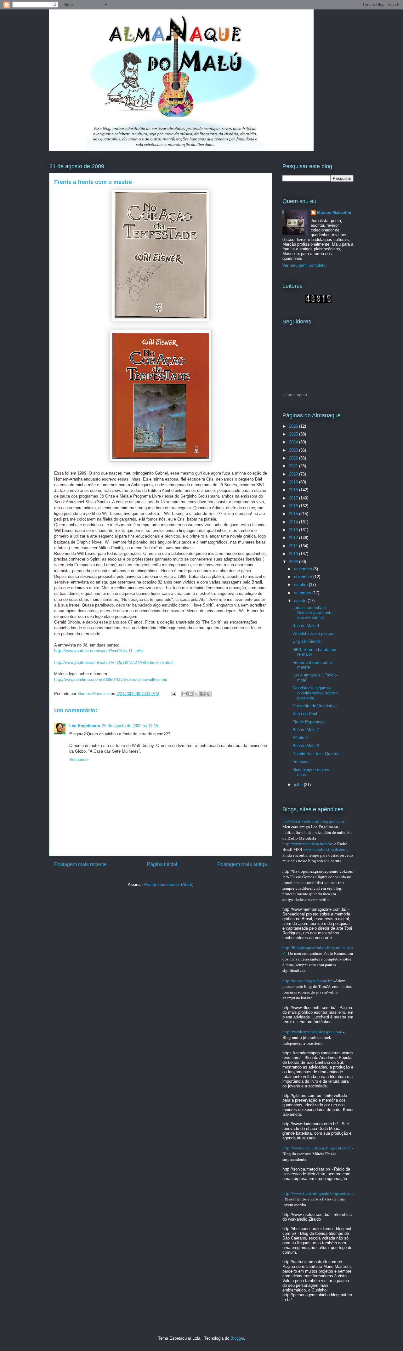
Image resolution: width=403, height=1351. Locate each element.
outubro (301, 584)
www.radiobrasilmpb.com (324, 849)
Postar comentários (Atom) (168, 884)
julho (299, 784)
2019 (294, 482)
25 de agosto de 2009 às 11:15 (130, 725)
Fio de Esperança (308, 722)
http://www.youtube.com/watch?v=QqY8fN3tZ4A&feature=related (113, 662)
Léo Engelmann (84, 725)
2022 (294, 458)
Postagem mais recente (80, 864)
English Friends (306, 641)
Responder (79, 759)
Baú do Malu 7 (305, 729)
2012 (294, 537)
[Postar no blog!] (190, 694)
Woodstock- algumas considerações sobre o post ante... (315, 693)
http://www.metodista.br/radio (307, 844)
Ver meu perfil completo (304, 265)
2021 (294, 466)
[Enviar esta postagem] (173, 693)
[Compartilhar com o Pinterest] (208, 694)
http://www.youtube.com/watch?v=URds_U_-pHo (98, 650)
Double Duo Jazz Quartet (315, 753)
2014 (294, 522)
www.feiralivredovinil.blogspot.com (313, 821)
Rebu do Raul (304, 713)
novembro (303, 576)
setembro (303, 592)
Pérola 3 (300, 737)
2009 (294, 561)
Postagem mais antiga (242, 864)
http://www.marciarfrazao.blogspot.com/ (316, 1148)
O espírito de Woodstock (315, 706)
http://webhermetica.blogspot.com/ (312, 1032)
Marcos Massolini (334, 212)
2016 (294, 506)
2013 (294, 529)
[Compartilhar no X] (196, 694)
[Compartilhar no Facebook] (202, 694)
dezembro (303, 569)
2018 (294, 489)
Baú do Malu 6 (305, 746)
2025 (294, 434)
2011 (294, 546)
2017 (294, 498)
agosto (301, 600)
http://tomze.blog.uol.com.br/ (307, 980)
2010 (294, 553)
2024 (294, 442)
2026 (294, 426)
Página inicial (162, 864)
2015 (294, 513)
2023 (294, 450)
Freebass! (301, 761)
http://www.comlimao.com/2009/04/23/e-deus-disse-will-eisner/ (110, 679)
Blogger (237, 1338)
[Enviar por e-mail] (184, 694)
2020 (294, 474)
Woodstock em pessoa (313, 633)
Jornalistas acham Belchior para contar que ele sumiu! (313, 612)
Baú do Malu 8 (305, 625)
